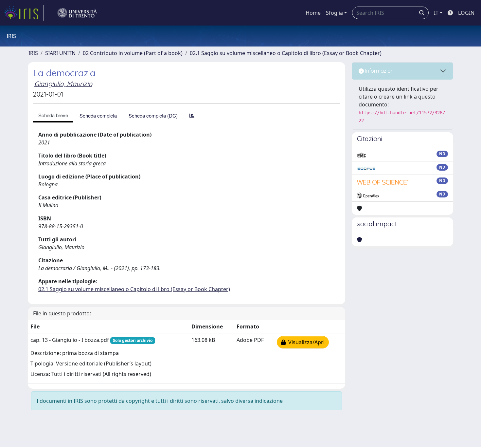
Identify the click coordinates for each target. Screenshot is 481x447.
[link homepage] (24, 13)
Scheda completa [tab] (98, 115)
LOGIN (466, 12)
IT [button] (436, 12)
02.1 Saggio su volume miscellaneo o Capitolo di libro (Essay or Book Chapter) (286, 53)
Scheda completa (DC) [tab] (153, 115)
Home (313, 12)
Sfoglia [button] (334, 12)
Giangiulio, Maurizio (63, 84)
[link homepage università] (77, 13)
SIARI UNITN (60, 53)
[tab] (192, 115)
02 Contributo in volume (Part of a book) (133, 53)
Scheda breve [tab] (53, 115)
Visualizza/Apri (305, 342)
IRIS (33, 53)
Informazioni (379, 70)
